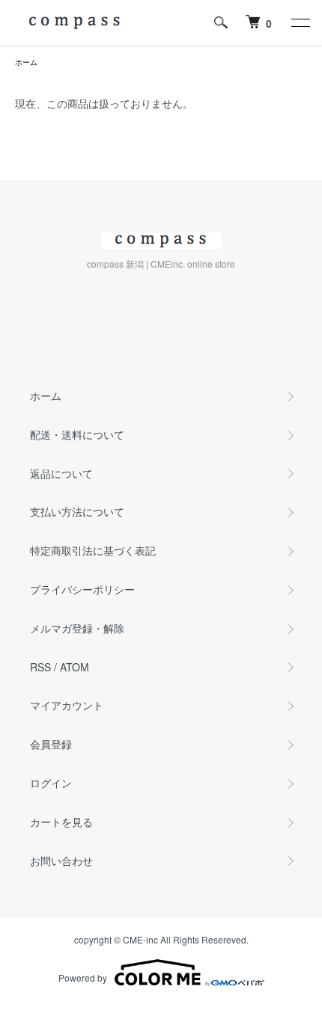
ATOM (74, 666)
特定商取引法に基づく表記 (93, 550)
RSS (40, 666)
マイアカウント (66, 705)
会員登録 (51, 743)
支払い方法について (77, 511)
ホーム (26, 62)
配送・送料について (77, 434)
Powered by (82, 977)
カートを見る (61, 821)
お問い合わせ (61, 860)
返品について (61, 473)
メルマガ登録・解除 (77, 628)
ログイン (51, 782)
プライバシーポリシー (82, 589)
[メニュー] (299, 22)
